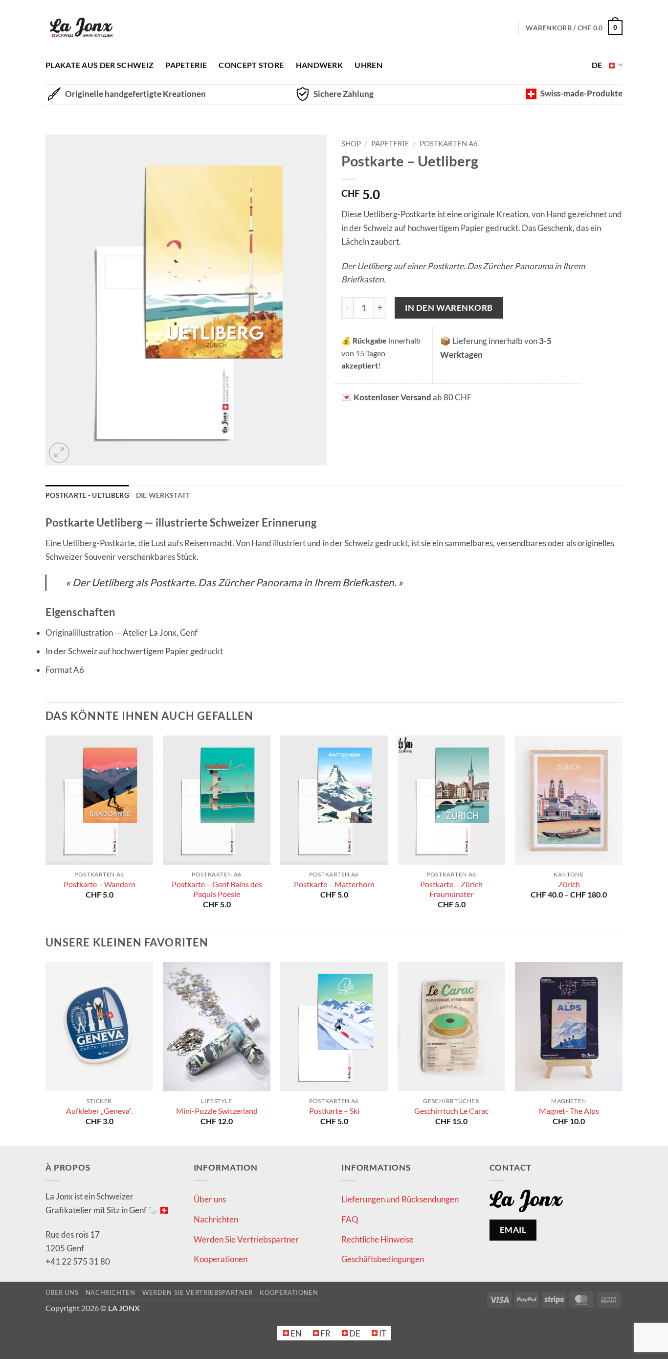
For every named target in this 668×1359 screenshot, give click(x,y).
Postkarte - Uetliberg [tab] (87, 495)
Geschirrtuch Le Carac (451, 1110)
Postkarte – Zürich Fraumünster (451, 889)
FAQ (349, 1219)
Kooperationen (220, 1259)
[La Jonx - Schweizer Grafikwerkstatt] (81, 28)
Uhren (368, 65)
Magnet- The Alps (569, 1110)
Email (513, 1229)
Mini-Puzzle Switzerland (217, 1110)
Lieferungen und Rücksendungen (400, 1199)
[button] (59, 452)
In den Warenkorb (448, 307)
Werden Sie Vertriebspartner (246, 1239)
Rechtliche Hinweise (377, 1239)
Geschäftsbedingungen (382, 1259)
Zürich (569, 884)
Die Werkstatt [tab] (163, 495)
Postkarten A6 (449, 143)
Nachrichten (216, 1219)
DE (597, 65)
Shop (351, 143)
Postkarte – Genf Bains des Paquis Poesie (217, 889)
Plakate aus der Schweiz (99, 65)
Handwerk (319, 65)
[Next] (622, 831)
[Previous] (46, 831)
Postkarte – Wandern (99, 884)
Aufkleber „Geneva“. (99, 1110)
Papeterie (186, 65)
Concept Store (251, 65)
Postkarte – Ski (334, 1110)
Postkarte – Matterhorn (334, 884)
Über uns (210, 1199)
